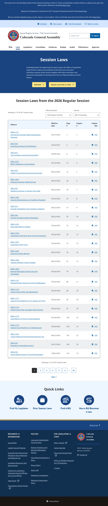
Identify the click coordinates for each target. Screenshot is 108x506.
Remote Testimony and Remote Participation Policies (39, 450)
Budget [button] (63, 47)
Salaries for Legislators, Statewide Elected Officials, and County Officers (18, 473)
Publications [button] (83, 47)
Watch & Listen (93, 24)
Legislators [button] (27, 47)
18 (73, 370)
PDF (96, 135)
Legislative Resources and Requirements (17, 464)
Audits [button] (72, 47)
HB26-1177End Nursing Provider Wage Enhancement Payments (26, 134)
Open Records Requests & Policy (40, 459)
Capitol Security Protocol (17, 448)
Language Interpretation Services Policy (40, 441)
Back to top (94, 425)
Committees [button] (40, 47)
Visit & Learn (57, 24)
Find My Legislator (74, 24)
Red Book (38, 85)
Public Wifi (35, 470)
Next (53, 377)
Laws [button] (18, 47)
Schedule (43, 24)
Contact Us (83, 455)
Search (96, 36)
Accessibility (12, 443)
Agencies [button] (95, 47)
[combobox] (59, 114)
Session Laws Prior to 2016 (61, 85)
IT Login (57, 468)
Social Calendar (59, 448)
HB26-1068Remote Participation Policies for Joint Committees (24, 271)
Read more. (66, 5)
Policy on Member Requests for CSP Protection (64, 461)
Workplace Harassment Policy (39, 481)
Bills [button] (10, 47)
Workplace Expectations (39, 475)
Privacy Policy (35, 465)
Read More (83, 11)
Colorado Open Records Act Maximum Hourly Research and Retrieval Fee (18, 455)
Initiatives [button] (53, 47)
